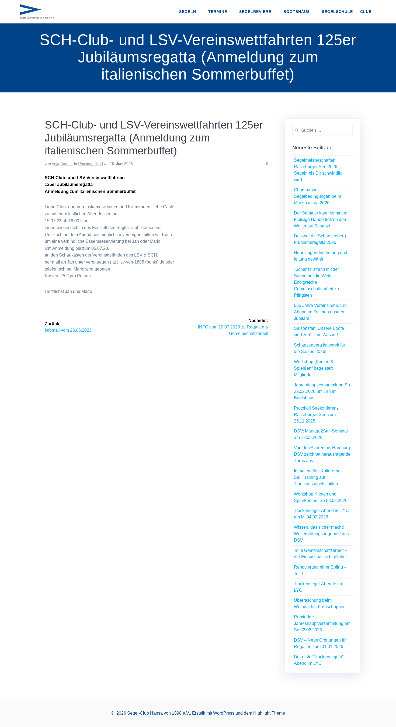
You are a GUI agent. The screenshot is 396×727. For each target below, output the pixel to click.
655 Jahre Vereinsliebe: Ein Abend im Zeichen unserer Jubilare (320, 312)
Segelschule (337, 11)
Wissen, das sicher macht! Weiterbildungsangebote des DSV (321, 533)
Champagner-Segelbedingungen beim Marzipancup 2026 (317, 196)
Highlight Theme (269, 713)
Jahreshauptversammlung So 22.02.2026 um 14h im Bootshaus (322, 391)
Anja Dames (62, 163)
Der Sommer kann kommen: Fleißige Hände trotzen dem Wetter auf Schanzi (320, 219)
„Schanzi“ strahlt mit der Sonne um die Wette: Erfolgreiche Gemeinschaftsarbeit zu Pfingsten (316, 282)
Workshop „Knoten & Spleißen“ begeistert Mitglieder (314, 368)
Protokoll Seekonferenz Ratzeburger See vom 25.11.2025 (316, 414)
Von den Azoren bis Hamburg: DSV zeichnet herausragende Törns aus (322, 454)
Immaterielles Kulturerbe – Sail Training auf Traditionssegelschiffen (319, 477)
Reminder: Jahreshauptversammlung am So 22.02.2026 (322, 623)
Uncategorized (90, 163)
